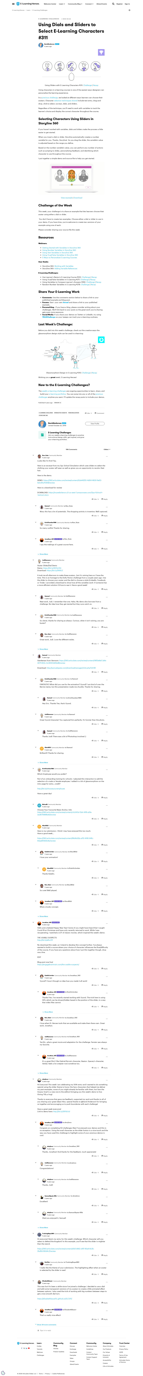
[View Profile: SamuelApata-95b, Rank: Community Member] (42, 1197)
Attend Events (74, 1364)
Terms (41, 1373)
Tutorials (39, 1349)
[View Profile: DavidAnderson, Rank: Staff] (40, 45)
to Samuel (74, 679)
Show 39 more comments (46, 1325)
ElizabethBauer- (47, 1281)
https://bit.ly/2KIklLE (55, 570)
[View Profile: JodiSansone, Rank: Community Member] (39, 561)
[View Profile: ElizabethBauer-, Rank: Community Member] (39, 1282)
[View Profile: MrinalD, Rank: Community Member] (39, 805)
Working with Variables (63, 266)
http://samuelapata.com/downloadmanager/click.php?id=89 (71, 668)
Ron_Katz (45, 455)
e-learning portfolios (57, 394)
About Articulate (108, 1346)
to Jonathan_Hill (74, 975)
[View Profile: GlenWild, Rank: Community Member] (42, 749)
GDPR (121, 1352)
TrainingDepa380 (48, 1233)
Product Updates (58, 1351)
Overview (122, 1346)
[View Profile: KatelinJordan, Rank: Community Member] (42, 853)
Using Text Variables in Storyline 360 (57, 252)
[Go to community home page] (28, 4)
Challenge (87, 85)
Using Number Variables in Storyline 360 (59, 250)
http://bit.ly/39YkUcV (61, 1111)
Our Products (107, 1349)
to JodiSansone (69, 596)
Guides (39, 1346)
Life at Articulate (108, 1366)
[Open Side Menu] (13, 3)
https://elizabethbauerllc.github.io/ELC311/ (54, 1299)
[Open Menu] (129, 10)
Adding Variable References (65, 268)
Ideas (71, 1358)
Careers (105, 1363)
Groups (72, 1361)
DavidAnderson (49, 44)
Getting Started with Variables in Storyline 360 (61, 248)
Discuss (72, 1346)
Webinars (40, 1352)
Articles (55, 1348)
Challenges (40, 1355)
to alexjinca (67, 1122)
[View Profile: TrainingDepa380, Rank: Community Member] (39, 1235)
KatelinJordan (49, 851)
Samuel (47, 506)
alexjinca (45, 1079)
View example (66, 198)
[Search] (113, 4)
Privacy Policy (123, 1349)
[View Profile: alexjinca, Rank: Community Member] (39, 1080)
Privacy (47, 1373)
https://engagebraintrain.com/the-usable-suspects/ (58, 964)
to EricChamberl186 (73, 698)
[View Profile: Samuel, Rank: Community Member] (42, 507)
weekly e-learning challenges (54, 391)
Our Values (106, 1352)
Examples (73, 1355)
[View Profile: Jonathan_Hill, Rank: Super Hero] (42, 540)
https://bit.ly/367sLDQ (52, 568)
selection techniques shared (65, 100)
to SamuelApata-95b (75, 1212)
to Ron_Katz (68, 506)
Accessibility (107, 1360)
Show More (44, 554)
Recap (95, 85)
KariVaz (47, 1262)
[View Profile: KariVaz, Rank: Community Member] (42, 1263)
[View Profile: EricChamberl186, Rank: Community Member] (42, 524)
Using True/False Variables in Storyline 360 (60, 255)
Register (120, 4)
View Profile (95, 423)
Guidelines (89, 1349)
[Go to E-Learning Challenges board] (42, 435)
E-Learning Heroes (18, 10)
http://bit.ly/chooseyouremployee (51, 789)
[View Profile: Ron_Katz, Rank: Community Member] (39, 456)
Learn (28, 10)
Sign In (127, 4)
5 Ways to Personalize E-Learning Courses (59, 257)
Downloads (73, 1352)
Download (78, 198)
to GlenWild (72, 852)
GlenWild (48, 747)
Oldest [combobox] (107, 449)
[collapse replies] (33, 455)
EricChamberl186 (50, 522)
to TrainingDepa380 (71, 1262)
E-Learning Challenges (39, 10)
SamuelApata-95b (51, 1196)
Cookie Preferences (58, 1373)
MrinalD (44, 804)
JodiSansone (46, 560)
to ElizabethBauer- (70, 1309)
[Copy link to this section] (60, 123)
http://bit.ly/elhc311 (45, 940)
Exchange (73, 1349)
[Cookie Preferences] (3, 1373)
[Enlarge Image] (71, 65)
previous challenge (50, 97)
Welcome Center (91, 1346)
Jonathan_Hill (49, 539)
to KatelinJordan (73, 868)
